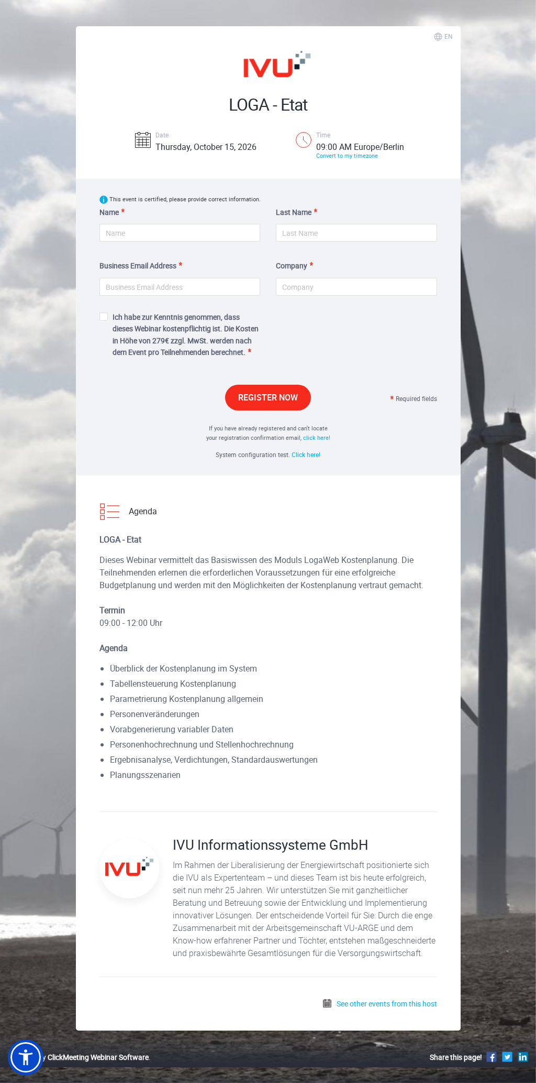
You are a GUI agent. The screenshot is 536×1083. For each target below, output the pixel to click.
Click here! (306, 454)
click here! (316, 437)
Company (291, 265)
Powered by (78, 1057)
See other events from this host (386, 1004)
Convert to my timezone (347, 155)
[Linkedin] (523, 1057)
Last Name (293, 212)
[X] (507, 1057)
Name (109, 212)
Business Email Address (137, 265)
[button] (25, 1057)
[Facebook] (491, 1057)
